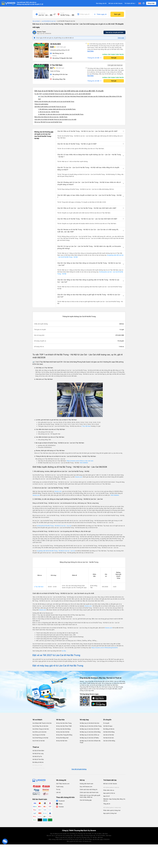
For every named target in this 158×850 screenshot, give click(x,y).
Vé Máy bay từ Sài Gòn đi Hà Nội (89, 729)
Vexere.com (78, 477)
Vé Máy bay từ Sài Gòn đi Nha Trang (90, 726)
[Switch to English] (139, 3)
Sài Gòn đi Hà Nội (108, 735)
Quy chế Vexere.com (86, 786)
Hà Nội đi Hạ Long (38, 753)
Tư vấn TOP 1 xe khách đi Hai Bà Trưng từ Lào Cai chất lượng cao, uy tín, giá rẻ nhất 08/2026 (62, 94)
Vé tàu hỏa (60, 720)
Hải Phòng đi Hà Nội (39, 768)
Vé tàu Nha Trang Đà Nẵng (64, 735)
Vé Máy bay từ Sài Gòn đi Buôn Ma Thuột (90, 741)
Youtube (61, 806)
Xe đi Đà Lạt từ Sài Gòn (39, 732)
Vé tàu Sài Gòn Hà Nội (62, 732)
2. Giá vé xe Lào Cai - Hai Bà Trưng (48, 111)
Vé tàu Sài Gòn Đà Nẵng (63, 729)
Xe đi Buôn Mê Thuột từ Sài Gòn (42, 723)
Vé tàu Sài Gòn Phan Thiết (64, 726)
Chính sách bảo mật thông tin (88, 789)
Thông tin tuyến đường (41, 104)
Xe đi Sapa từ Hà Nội (39, 735)
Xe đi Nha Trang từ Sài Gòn (41, 729)
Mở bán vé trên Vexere (115, 3)
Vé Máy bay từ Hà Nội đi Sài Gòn (89, 723)
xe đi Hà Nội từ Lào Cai (49, 21)
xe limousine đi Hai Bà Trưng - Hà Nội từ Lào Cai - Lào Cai (54, 525)
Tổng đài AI (106, 804)
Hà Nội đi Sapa (107, 726)
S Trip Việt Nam (86, 426)
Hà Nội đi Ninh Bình (38, 750)
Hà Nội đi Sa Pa (37, 756)
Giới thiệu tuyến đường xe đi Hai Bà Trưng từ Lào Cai (50, 106)
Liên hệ (58, 792)
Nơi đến (62, 13)
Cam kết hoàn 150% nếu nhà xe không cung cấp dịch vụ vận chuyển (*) (29, 3)
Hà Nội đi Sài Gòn (108, 738)
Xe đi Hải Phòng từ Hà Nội (40, 738)
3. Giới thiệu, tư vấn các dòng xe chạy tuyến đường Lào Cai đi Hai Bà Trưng (60, 114)
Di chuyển (107, 720)
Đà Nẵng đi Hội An (108, 729)
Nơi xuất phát (41, 13)
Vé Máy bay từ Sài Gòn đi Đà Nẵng (90, 732)
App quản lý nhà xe (109, 793)
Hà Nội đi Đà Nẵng (108, 732)
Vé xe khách (36, 21)
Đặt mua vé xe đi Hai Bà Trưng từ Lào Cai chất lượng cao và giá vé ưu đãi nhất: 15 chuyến (69, 91)
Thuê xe (36, 747)
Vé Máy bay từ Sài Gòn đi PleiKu (89, 738)
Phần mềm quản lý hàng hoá (111, 810)
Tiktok (60, 804)
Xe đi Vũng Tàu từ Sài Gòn (40, 726)
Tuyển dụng (59, 786)
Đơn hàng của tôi (101, 3)
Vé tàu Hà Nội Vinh (61, 740)
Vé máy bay (84, 720)
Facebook (62, 801)
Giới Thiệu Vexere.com (62, 783)
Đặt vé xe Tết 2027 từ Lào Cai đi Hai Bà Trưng (48, 122)
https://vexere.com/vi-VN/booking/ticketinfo (104, 647)
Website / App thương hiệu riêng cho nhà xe (114, 800)
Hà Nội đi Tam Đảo (38, 759)
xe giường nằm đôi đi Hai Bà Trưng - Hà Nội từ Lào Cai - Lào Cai (56, 551)
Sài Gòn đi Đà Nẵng (109, 740)
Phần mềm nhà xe (108, 790)
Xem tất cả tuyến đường (79, 769)
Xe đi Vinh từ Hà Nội (39, 740)
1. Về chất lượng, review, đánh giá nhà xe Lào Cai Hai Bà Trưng (57, 109)
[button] (90, 131)
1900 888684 (84, 462)
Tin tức (58, 789)
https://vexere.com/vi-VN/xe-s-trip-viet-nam (80, 461)
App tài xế (106, 796)
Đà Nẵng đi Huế (37, 765)
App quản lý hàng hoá (109, 813)
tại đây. (64, 651)
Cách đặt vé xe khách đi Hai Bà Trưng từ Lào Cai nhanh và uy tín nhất (55, 119)
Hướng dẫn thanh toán (86, 783)
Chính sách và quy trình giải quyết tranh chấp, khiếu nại (90, 796)
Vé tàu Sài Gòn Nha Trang (64, 723)
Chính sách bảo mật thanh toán (89, 792)
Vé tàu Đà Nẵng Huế (62, 738)
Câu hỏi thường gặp (86, 800)
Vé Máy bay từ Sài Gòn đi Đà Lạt (89, 735)
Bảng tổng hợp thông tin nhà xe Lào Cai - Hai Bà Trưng (50, 117)
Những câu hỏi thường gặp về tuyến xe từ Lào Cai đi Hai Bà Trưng (54, 101)
